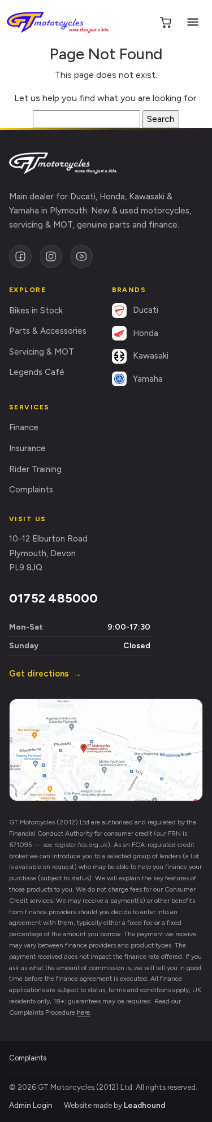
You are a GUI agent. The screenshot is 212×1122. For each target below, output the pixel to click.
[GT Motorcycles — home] (58, 22)
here (83, 1012)
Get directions (45, 674)
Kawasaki (150, 356)
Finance (23, 427)
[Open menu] (192, 22)
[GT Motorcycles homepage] (62, 163)
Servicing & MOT (41, 352)
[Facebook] (20, 256)
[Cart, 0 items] (165, 22)
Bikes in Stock (36, 310)
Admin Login (31, 1105)
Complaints (31, 489)
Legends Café (36, 372)
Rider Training (35, 469)
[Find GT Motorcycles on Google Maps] (106, 749)
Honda (145, 333)
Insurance (27, 448)
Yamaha (148, 379)
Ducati (145, 310)
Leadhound (144, 1105)
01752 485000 (53, 598)
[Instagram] (51, 256)
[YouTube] (81, 256)
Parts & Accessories (47, 331)
